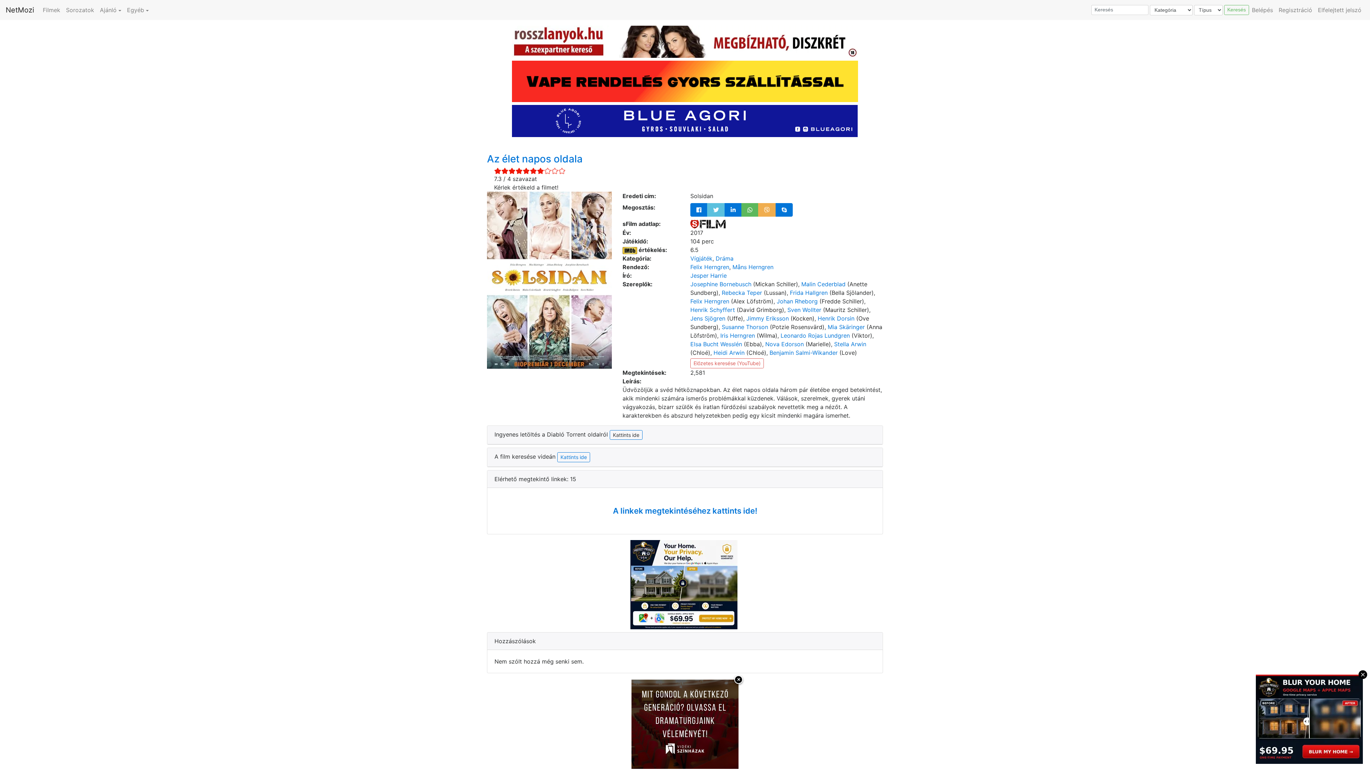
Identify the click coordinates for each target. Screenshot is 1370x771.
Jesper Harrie (708, 275)
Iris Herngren (737, 335)
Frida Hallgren (809, 292)
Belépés (1262, 10)
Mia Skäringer (846, 327)
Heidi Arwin (729, 352)
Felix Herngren (709, 267)
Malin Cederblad (823, 284)
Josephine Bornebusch (720, 284)
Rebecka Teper (742, 292)
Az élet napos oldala (535, 159)
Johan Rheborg (797, 301)
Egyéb (135, 10)
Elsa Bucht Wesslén (716, 344)
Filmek (51, 10)
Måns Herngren (752, 267)
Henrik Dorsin (836, 318)
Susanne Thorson (745, 327)
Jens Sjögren (707, 318)
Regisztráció (1295, 10)
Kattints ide (573, 457)
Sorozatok (80, 10)
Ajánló (108, 10)
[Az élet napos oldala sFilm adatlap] (708, 223)
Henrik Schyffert (712, 309)
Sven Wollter (804, 309)
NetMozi (20, 10)
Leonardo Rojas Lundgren (815, 335)
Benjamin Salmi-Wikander (804, 352)
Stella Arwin (850, 344)
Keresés (1236, 9)
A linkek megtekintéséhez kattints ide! (685, 510)
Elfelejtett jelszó (1339, 10)
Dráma (725, 258)
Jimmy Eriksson (767, 318)
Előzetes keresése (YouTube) (727, 363)
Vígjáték (701, 258)
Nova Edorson (784, 344)
